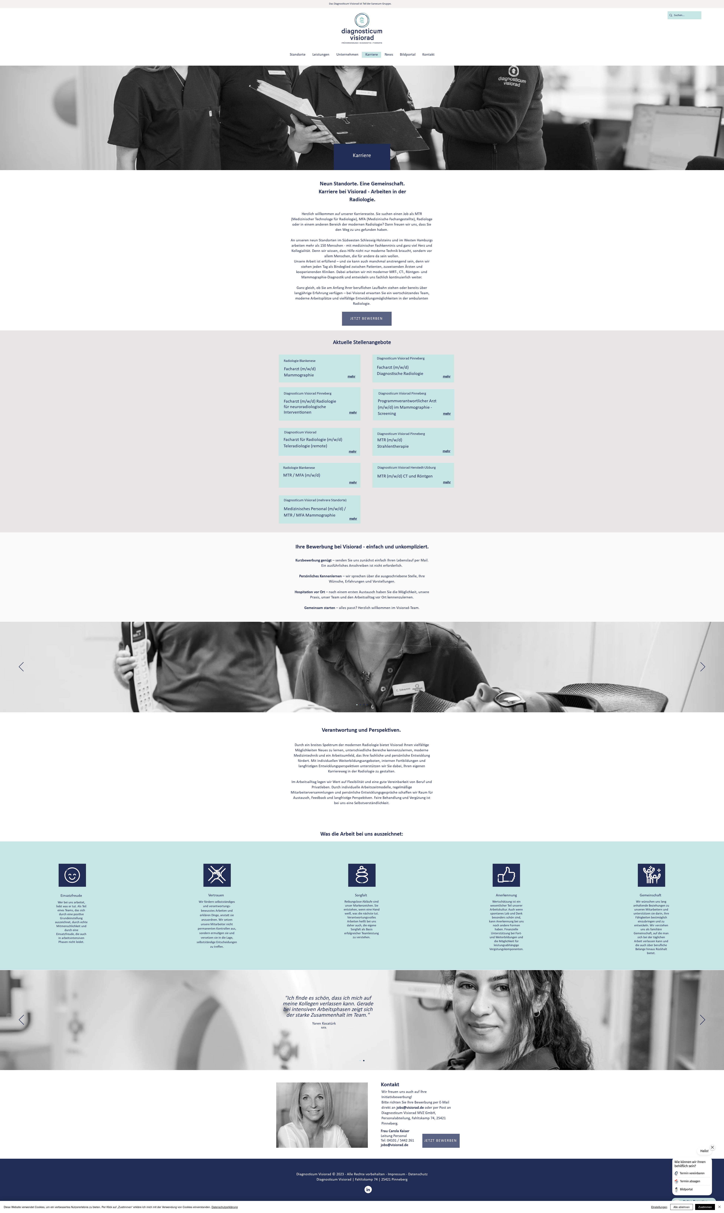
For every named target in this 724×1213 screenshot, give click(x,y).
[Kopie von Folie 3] (367, 704)
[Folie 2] (356, 704)
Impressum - (397, 1174)
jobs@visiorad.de (410, 1108)
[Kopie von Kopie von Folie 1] (363, 1060)
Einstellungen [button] (659, 1207)
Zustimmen (705, 1207)
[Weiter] (702, 667)
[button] (367, 319)
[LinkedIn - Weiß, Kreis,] (368, 1189)
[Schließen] (719, 1207)
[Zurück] (21, 667)
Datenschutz (418, 1174)
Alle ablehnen (681, 1207)
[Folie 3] (363, 704)
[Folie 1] (360, 704)
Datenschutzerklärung (225, 1207)
